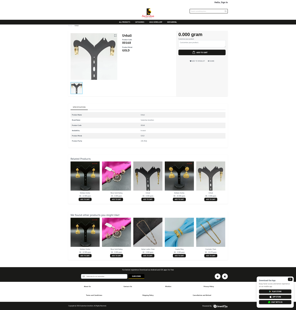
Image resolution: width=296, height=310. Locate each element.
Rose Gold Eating (116, 193)
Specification (79, 107)
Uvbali (148, 193)
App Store (277, 297)
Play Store (277, 291)
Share (211, 61)
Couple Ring (179, 249)
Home (70, 26)
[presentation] (68, 181)
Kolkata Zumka (85, 193)
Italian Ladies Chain (148, 249)
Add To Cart (85, 199)
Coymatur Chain (210, 249)
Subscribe (136, 276)
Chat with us (276, 302)
